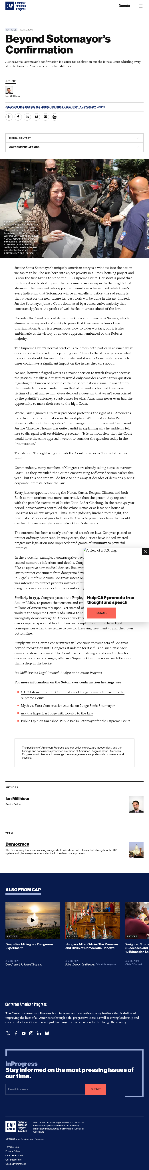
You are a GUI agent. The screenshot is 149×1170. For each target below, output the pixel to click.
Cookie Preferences (15, 1164)
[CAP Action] (17, 1126)
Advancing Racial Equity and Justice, (28, 107)
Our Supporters (13, 1159)
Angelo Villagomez (33, 964)
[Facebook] (16, 1033)
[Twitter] (8, 1033)
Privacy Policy (12, 1151)
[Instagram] (31, 1033)
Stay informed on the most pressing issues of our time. (69, 1070)
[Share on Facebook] (18, 117)
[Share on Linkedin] (27, 117)
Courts (101, 106)
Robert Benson (72, 964)
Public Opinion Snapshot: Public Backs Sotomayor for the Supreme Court (75, 720)
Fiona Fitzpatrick (14, 964)
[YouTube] (24, 1033)
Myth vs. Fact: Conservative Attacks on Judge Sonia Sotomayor (68, 705)
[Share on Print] (54, 117)
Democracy (17, 844)
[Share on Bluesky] (36, 117)
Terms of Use (12, 1147)
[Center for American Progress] (10, 6)
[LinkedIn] (39, 1033)
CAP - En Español (14, 1155)
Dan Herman (88, 964)
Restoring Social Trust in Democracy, (74, 107)
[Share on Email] (45, 117)
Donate (125, 6)
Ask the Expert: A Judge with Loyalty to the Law (57, 713)
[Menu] (141, 6)
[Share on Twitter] (9, 117)
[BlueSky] (47, 1033)
